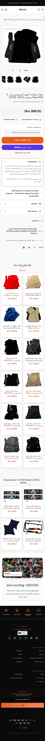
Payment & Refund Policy (37, 658)
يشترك (22, 705)
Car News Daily (18, 674)
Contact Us (19, 661)
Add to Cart (20, 140)
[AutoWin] (22, 9)
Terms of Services (39, 661)
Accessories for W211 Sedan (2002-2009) (22, 481)
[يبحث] (37, 9)
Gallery (20, 654)
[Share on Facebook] (34, 247)
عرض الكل (22, 270)
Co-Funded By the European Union (22, 629)
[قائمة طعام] (42, 9)
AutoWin (8, 733)
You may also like (22, 265)
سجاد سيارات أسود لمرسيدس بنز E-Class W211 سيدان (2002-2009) (24, 19)
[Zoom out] (32, 70)
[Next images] (41, 81)
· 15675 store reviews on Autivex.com (20, 240)
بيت (44, 17)
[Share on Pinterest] (23, 247)
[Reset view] (12, 70)
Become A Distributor (16, 678)
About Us (41, 650)
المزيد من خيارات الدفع (22, 152)
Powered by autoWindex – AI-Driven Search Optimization (23, 733)
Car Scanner (40, 678)
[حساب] (7, 9)
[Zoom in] (20, 70)
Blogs (42, 674)
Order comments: (34, 127)
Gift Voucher (40, 681)
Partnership (19, 650)
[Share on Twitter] (29, 247)
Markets (41, 654)
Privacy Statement (17, 658)
